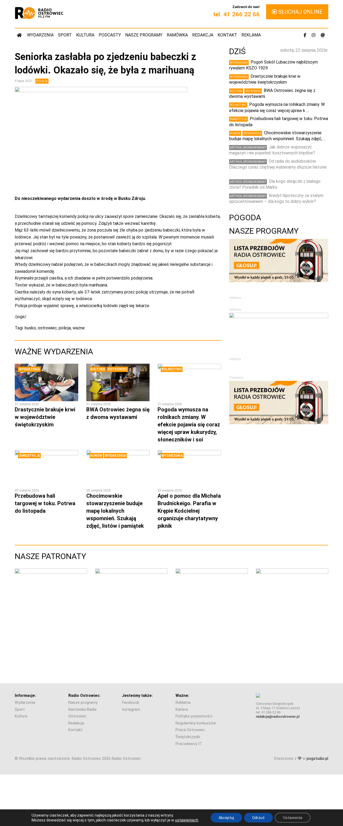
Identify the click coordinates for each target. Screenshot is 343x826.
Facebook (130, 702)
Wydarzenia (40, 35)
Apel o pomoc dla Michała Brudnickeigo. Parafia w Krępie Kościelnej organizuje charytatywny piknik (189, 511)
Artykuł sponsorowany (248, 147)
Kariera (182, 709)
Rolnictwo (172, 369)
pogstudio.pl (317, 758)
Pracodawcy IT (189, 744)
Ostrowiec (117, 369)
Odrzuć (258, 818)
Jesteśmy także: (137, 695)
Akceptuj (226, 818)
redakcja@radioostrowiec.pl (278, 717)
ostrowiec (47, 327)
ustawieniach (186, 820)
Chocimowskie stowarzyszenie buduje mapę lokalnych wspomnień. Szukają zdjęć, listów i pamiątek (115, 511)
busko (30, 327)
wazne (79, 327)
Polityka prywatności (194, 716)
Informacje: (25, 695)
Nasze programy (143, 35)
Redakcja (202, 35)
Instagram (131, 709)
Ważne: (182, 695)
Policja (42, 81)
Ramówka (177, 35)
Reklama (251, 35)
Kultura (85, 35)
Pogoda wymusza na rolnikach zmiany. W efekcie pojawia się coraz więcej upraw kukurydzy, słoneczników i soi (189, 424)
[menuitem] (20, 35)
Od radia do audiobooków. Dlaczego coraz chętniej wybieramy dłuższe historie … (278, 167)
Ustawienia (292, 818)
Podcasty (110, 35)
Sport (65, 35)
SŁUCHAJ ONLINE (300, 12)
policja (65, 327)
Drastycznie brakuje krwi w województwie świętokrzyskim (45, 417)
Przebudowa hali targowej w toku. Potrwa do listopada (45, 503)
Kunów (96, 455)
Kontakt (227, 35)
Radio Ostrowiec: (84, 695)
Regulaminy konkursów (196, 723)
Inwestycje (29, 455)
